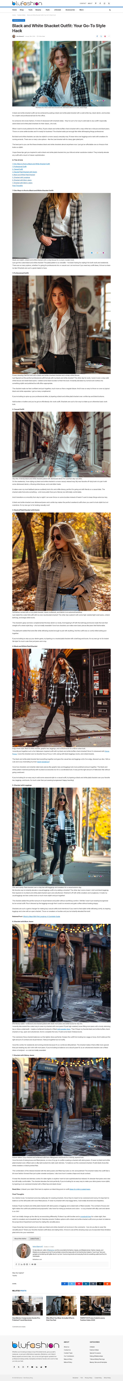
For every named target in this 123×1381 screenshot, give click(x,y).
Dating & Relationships (96, 1356)
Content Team (68, 1353)
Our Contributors (69, 1356)
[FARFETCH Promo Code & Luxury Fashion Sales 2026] (95, 1306)
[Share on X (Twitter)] (101, 36)
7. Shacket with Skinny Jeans (22, 183)
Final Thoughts (17, 186)
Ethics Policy (107, 1378)
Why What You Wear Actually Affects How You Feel (60, 1319)
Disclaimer (75, 1378)
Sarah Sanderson (43, 762)
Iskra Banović (20, 36)
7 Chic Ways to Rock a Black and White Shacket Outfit (31, 164)
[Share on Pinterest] (105, 36)
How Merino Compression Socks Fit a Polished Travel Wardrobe (26, 1319)
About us (66, 1347)
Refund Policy (68, 1362)
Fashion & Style (21, 15)
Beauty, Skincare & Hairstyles (98, 1362)
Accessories (70, 10)
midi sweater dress (63, 1029)
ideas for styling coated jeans (80, 1189)
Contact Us (67, 1350)
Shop (22, 10)
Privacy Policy (88, 1378)
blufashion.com (37, 1259)
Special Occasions (95, 1353)
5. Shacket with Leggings (21, 177)
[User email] (35, 1264)
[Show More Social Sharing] (109, 36)
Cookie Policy (98, 1378)
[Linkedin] (21, 1264)
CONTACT (83, 3)
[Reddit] (27, 1264)
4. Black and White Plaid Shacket (23, 175)
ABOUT (90, 3)
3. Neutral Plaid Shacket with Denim (24, 172)
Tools (30, 10)
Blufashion (51, 1250)
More (82, 10)
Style (48, 10)
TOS (81, 1378)
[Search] (110, 10)
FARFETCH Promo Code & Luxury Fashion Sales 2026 (92, 1319)
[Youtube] (32, 1264)
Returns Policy (68, 1359)
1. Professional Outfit (19, 166)
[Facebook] (16, 1264)
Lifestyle (57, 10)
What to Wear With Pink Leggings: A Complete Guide (41, 916)
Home (14, 10)
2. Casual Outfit (17, 169)
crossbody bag (85, 1216)
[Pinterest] (24, 1264)
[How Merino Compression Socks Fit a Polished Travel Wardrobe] (27, 1306)
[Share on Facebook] (97, 36)
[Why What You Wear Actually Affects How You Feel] (61, 1306)
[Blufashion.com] (27, 3)
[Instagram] (19, 1264)
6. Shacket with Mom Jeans (22, 180)
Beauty (38, 10)
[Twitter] (30, 1264)
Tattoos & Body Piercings (97, 1359)
